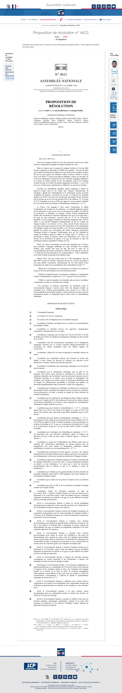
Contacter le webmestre (68, 686)
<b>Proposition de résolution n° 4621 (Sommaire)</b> (8, 57)
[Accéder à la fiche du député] (113, 69)
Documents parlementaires (50, 25)
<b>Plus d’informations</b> (113, 54)
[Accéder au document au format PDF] (113, 125)
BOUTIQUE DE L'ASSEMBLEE (30, 682)
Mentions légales (35, 686)
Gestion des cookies (86, 686)
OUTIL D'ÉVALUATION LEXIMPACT (89, 682)
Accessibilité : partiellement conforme (50, 686)
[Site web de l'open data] (80, 666)
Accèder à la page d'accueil (61, 11)
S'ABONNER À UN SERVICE (68, 682)
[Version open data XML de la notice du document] (113, 141)
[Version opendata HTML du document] (113, 133)
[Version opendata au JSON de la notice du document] (113, 150)
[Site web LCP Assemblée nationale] (41, 666)
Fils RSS (78, 686)
